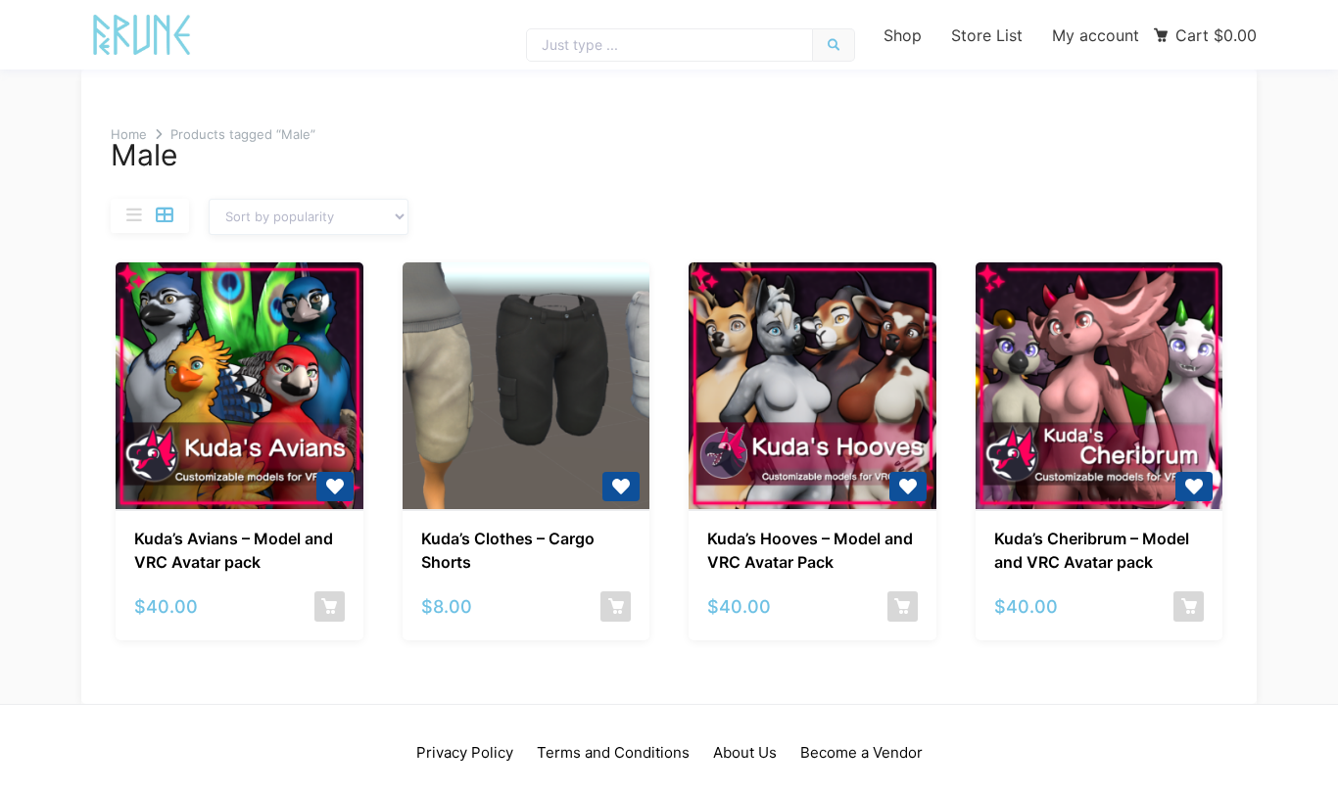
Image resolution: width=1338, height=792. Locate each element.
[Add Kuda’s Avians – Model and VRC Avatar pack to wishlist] (335, 486)
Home (129, 134)
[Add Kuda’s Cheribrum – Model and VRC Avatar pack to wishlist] (1194, 486)
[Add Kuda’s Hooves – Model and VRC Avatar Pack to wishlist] (908, 486)
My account (1095, 35)
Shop (903, 35)
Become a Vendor (861, 752)
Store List (987, 35)
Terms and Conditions (613, 752)
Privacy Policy (464, 752)
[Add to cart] (329, 606)
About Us (745, 752)
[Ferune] (141, 35)
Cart (1216, 35)
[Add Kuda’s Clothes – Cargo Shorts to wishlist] (621, 486)
